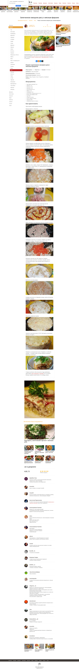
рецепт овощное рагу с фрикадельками (40, 57)
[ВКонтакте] (36, 61)
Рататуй (12, 72)
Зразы (12, 49)
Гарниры (12, 37)
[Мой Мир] (40, 61)
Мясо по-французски (15, 60)
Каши (60, 3)
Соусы (73, 3)
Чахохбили (13, 85)
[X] (42, 61)
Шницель (12, 89)
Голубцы (12, 39)
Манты (12, 56)
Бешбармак (13, 33)
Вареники (13, 35)
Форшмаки (13, 81)
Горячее (40, 3)
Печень (12, 66)
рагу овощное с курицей (37, 373)
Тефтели (12, 79)
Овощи (12, 62)
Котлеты (12, 50)
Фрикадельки (13, 83)
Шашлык (12, 87)
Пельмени (13, 64)
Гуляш (12, 43)
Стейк (12, 77)
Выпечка (35, 3)
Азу (11, 29)
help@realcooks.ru (39, 668)
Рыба (12, 76)
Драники (12, 45)
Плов (12, 68)
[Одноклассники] (38, 61)
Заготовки (50, 3)
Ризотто (12, 74)
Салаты (69, 3)
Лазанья (12, 52)
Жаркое (12, 47)
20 (47, 25)
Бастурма (13, 31)
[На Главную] (39, 664)
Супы (10, 105)
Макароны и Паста (15, 54)
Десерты (45, 3)
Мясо (12, 58)
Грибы (12, 41)
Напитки (64, 3)
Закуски (56, 3)
